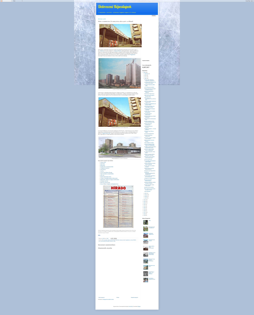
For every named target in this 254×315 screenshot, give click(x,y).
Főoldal (117, 297)
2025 (145, 199)
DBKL (99, 235)
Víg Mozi (102, 171)
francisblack (130, 306)
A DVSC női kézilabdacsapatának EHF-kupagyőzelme (149, 173)
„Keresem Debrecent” (148, 159)
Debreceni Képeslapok (114, 6)
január (145, 197)
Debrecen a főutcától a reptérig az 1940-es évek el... (149, 183)
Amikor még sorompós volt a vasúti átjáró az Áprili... (149, 107)
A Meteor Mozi (103, 162)
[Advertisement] (118, 287)
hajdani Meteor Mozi (106, 133)
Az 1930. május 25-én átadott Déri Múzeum (149, 112)
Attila (150, 220)
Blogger (139, 306)
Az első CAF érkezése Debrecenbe (148, 136)
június (145, 76)
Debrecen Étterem (117, 50)
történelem (111, 241)
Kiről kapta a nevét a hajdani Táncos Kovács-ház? (149, 157)
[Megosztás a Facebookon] (115, 238)
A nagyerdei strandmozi (104, 168)
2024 (145, 201)
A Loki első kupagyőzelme (149, 133)
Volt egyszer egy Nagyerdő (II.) (149, 170)
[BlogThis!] (112, 238)
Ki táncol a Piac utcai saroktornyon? (148, 124)
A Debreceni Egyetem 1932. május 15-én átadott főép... (149, 145)
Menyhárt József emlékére (149, 187)
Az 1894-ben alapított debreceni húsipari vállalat (150, 104)
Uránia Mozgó (103, 169)
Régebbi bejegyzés (134, 297)
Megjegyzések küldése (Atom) (108, 299)
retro (99, 241)
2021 (145, 206)
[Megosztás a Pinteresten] (116, 238)
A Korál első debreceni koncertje (148, 127)
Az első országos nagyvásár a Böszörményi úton (149, 176)
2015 (145, 215)
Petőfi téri (102, 50)
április (145, 193)
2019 (145, 209)
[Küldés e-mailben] (111, 238)
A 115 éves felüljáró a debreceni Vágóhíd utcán (150, 102)
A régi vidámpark (147, 191)
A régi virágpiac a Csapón (149, 142)
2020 (145, 207)
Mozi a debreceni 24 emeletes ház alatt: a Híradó (149, 189)
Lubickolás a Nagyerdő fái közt (152, 279)
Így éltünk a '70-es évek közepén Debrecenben (152, 253)
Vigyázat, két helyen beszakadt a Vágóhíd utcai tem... (149, 89)
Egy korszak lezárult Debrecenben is (148, 180)
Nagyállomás (132, 54)
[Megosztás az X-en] (113, 238)
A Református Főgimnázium (149, 93)
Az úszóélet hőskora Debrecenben (148, 114)
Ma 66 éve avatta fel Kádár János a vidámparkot (149, 150)
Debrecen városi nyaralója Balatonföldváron (149, 169)
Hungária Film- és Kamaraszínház (106, 166)
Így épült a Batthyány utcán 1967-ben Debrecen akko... (149, 122)
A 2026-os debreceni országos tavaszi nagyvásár (149, 164)
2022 (145, 204)
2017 (145, 212)
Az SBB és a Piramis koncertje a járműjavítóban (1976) (150, 147)
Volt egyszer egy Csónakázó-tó (152, 227)
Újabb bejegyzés (101, 297)
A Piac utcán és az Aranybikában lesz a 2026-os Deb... (150, 98)
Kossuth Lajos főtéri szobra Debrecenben (149, 185)
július (145, 75)
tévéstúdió (107, 241)
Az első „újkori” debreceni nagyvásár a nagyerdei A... (149, 80)
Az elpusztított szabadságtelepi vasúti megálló (149, 161)
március (146, 194)
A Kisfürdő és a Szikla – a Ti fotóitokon (151, 272)
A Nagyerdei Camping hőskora (149, 178)
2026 (145, 72)
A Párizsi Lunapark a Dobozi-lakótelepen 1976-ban (149, 155)
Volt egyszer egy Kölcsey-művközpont (152, 260)
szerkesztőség (103, 241)
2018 (145, 210)
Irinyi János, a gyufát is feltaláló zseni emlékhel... (150, 138)
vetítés (114, 241)
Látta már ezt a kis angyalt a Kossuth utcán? (149, 96)
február (145, 196)
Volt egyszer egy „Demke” (152, 240)
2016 (145, 213)
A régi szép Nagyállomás (151, 234)
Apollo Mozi (102, 163)
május (145, 78)
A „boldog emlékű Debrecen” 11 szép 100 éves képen (150, 83)
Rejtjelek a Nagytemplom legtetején (148, 92)
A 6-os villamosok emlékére (149, 87)
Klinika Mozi (102, 165)
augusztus (146, 73)
